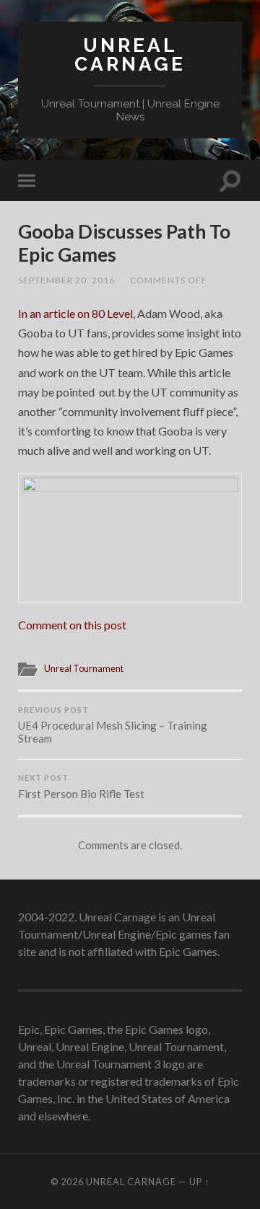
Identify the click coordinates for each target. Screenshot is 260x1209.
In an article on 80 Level (75, 313)
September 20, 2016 (66, 280)
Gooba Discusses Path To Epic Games (124, 243)
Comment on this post (72, 625)
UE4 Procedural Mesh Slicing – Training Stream (112, 725)
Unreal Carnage (130, 54)
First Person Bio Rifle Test (81, 787)
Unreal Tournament (84, 668)
